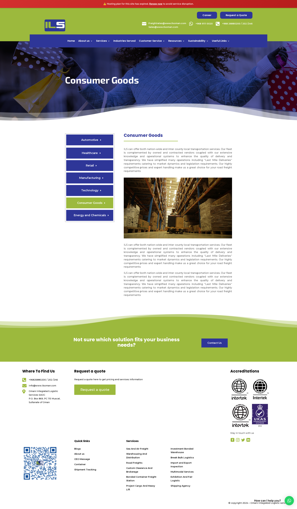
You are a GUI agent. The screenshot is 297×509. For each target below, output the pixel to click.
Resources (175, 41)
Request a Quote (236, 15)
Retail (90, 165)
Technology (89, 190)
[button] (289, 500)
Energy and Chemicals (90, 215)
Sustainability (196, 41)
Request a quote (94, 390)
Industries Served (124, 41)
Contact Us (214, 342)
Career (206, 15)
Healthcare (90, 153)
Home (71, 41)
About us (84, 41)
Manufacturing (90, 178)
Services (101, 41)
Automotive (89, 140)
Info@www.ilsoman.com (42, 385)
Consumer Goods (89, 203)
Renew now (155, 3)
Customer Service (150, 41)
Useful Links (219, 41)
